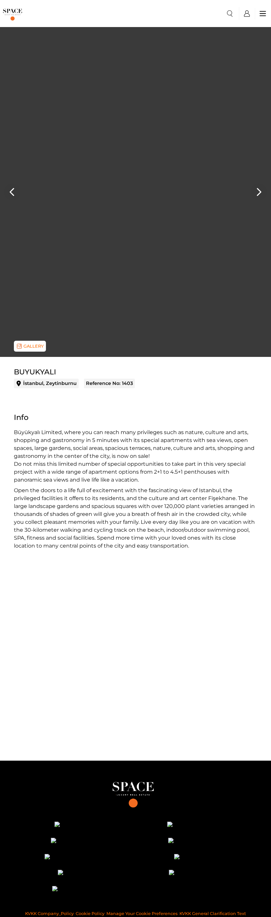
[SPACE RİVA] (77, 874)
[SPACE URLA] (194, 858)
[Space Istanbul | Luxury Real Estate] (136, 792)
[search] (229, 13)
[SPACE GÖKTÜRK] (194, 842)
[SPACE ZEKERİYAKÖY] (77, 858)
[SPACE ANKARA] (77, 890)
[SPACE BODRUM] (194, 874)
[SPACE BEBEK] (77, 825)
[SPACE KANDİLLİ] (77, 842)
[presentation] (12, 192)
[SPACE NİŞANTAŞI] (194, 825)
